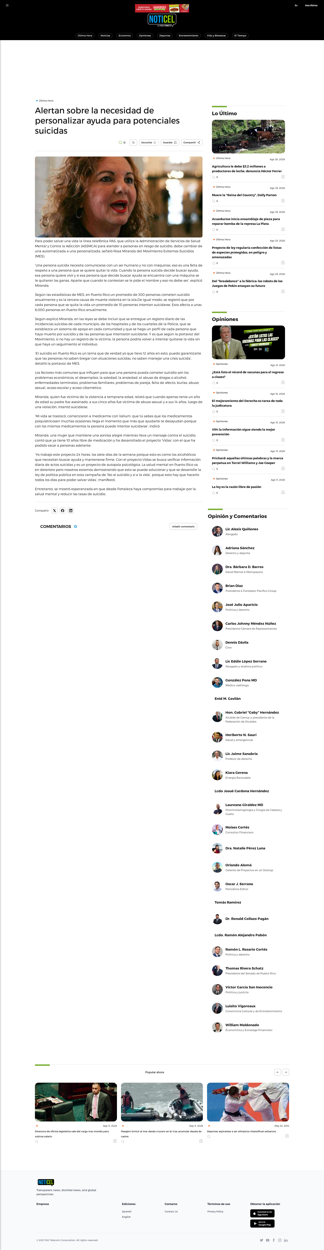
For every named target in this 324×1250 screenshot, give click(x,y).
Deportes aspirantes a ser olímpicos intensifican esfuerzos (241, 1131)
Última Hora (85, 35)
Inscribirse (311, 5)
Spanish (126, 1211)
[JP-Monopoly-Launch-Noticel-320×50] (162, 8)
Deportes (164, 35)
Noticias (105, 35)
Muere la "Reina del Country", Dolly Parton (244, 195)
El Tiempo (240, 35)
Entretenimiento (188, 35)
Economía (125, 35)
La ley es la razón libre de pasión (236, 486)
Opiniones (145, 35)
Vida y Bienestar (216, 35)
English (126, 1216)
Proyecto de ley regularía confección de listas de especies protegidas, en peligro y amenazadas (246, 252)
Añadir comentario (183, 526)
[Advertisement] (162, 65)
